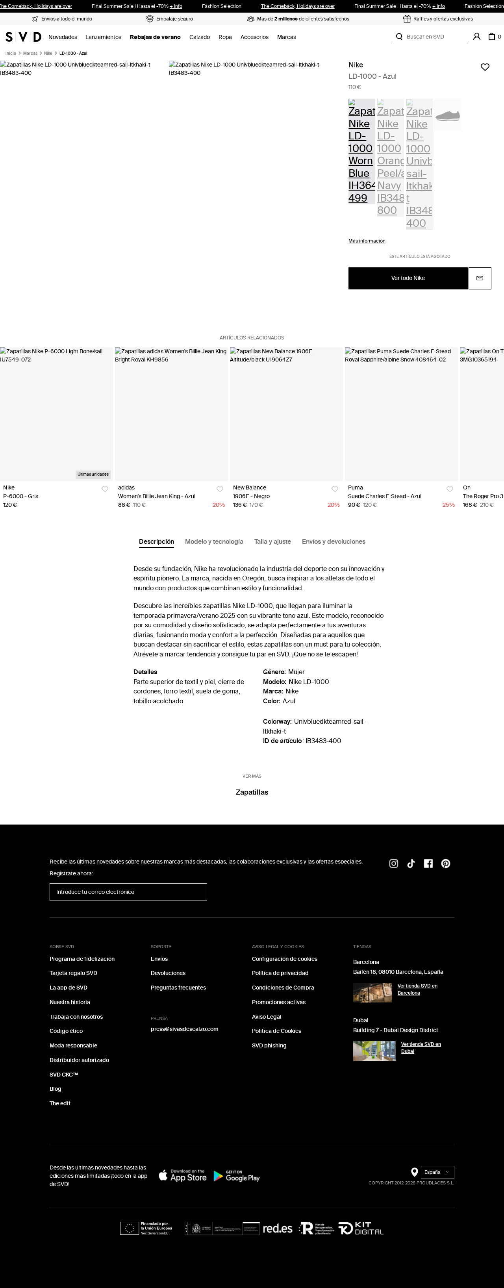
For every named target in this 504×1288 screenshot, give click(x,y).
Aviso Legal (267, 1017)
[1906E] (286, 414)
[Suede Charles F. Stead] (401, 414)
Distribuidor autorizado (79, 1060)
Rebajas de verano (155, 37)
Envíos (159, 959)
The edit (60, 1103)
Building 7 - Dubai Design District (395, 1030)
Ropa (225, 37)
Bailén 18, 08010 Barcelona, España (398, 972)
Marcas (286, 37)
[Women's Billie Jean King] (171, 414)
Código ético (66, 1031)
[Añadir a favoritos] (485, 67)
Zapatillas (252, 792)
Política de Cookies (276, 1031)
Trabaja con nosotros (76, 1017)
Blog (55, 1089)
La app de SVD (68, 987)
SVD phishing (269, 1045)
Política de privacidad (280, 973)
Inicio (11, 53)
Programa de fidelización (82, 959)
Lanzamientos (103, 37)
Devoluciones (168, 973)
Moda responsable (73, 1045)
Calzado (199, 37)
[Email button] (480, 278)
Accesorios (255, 37)
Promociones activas (279, 1002)
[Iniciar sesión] (477, 37)
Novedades (62, 37)
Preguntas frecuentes (178, 987)
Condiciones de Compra (283, 987)
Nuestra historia (70, 1002)
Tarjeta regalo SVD (73, 973)
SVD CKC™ (64, 1074)
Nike (48, 53)
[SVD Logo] (23, 36)
